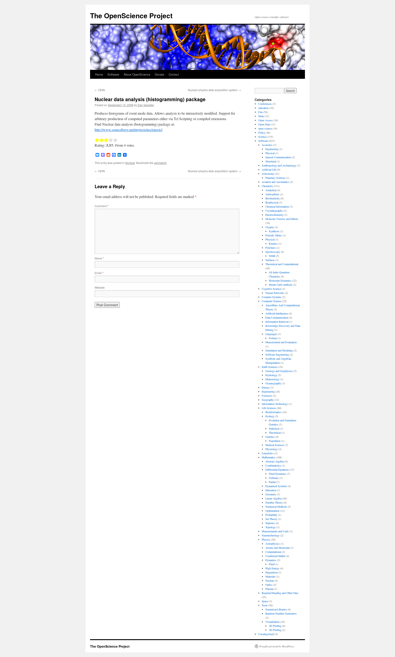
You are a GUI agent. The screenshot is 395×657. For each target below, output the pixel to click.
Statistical (274, 428)
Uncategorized (266, 634)
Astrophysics (272, 543)
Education (270, 490)
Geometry (270, 494)
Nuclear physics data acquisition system (214, 90)
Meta (261, 116)
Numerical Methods (276, 506)
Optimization (272, 510)
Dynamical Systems (276, 486)
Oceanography (273, 383)
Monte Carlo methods (280, 284)
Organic (269, 227)
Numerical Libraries (276, 609)
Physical (270, 153)
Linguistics (268, 453)
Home (99, 74)
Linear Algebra (273, 498)
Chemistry (267, 186)
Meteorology (272, 379)
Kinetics (273, 243)
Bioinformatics (273, 412)
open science (265, 128)
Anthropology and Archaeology (279, 165)
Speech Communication (278, 157)
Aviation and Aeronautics (275, 182)
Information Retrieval (276, 321)
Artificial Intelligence (276, 313)
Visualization (272, 621)
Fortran (273, 338)
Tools (265, 605)
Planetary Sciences (275, 177)
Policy (261, 132)
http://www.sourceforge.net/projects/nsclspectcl (128, 129)
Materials (270, 576)
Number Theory (274, 502)
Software (113, 74)
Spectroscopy (272, 251)
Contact (174, 74)
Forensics (267, 395)
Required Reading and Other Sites (280, 593)
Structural (270, 161)
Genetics (270, 436)
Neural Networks (274, 293)
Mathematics (268, 457)
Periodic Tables (273, 235)
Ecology (269, 416)
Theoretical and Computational (281, 264)
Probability (271, 515)
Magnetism (271, 572)
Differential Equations (277, 469)
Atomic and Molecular (277, 547)
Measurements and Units (275, 531)
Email (99, 273)
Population (274, 441)
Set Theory (271, 519)
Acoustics (267, 145)
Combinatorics (273, 465)
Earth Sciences (270, 367)
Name (99, 258)
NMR (272, 256)
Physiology (271, 449)
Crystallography (274, 210)
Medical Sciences (274, 445)
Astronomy (268, 173)
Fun (260, 112)
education (263, 108)
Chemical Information (277, 206)
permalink (160, 163)
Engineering (271, 149)
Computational (273, 552)
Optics (268, 584)
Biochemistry (272, 198)
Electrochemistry (274, 214)
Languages (271, 334)
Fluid (272, 564)
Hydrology (271, 375)
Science (262, 136)
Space (265, 601)
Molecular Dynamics (280, 280)
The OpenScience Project (131, 15)
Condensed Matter (275, 556)
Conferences (265, 104)
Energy (266, 387)
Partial (272, 482)
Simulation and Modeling (279, 350)
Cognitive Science (271, 288)
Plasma (269, 589)
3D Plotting (275, 630)
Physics (266, 539)
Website (100, 287)
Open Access (265, 120)
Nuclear (130, 163)
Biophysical (271, 202)
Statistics (270, 523)
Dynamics (270, 560)
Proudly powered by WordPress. (277, 646)
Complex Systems (271, 297)
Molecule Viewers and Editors (281, 219)
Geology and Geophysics (279, 371)
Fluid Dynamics (277, 473)
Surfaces (270, 260)
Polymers (270, 247)
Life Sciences (269, 408)
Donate (159, 74)
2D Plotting (275, 626)
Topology (270, 527)
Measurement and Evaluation (281, 342)
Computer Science (271, 301)
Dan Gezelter (146, 105)
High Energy (272, 568)
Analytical (270, 190)
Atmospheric (272, 194)
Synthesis (274, 231)
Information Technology (275, 404)
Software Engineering (277, 354)
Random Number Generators (281, 613)
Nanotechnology (271, 535)
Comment (102, 206)
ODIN (100, 90)
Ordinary (274, 478)
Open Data (264, 124)
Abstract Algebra (274, 461)
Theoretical (275, 432)
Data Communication (276, 317)
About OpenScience (137, 74)
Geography (268, 399)
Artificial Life (269, 169)
